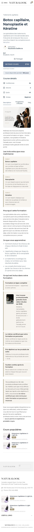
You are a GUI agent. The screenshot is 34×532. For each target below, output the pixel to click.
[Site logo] (17, 2)
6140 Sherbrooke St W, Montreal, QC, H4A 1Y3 (18, 488)
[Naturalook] (9, 466)
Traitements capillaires (10, 15)
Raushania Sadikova (15, 48)
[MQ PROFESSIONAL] (25, 466)
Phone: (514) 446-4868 (11, 490)
